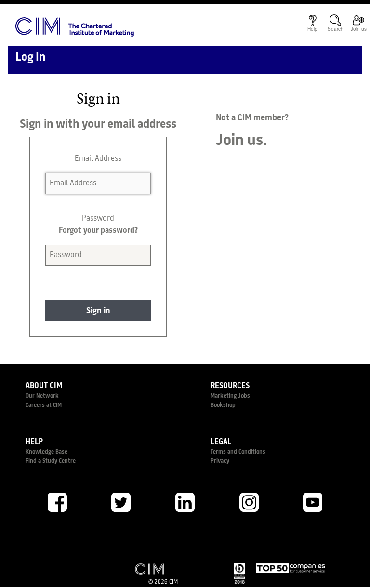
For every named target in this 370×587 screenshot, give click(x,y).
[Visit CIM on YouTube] (313, 502)
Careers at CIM (44, 405)
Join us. (241, 141)
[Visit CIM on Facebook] (57, 502)
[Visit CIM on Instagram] (249, 502)
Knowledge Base (46, 452)
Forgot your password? (98, 231)
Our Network (42, 396)
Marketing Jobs (230, 396)
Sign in (98, 311)
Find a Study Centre (51, 461)
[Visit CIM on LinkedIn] (185, 502)
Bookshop (223, 405)
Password (98, 218)
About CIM (44, 386)
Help (34, 442)
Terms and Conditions (238, 452)
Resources (230, 386)
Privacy (220, 461)
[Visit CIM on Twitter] (121, 502)
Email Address (98, 159)
